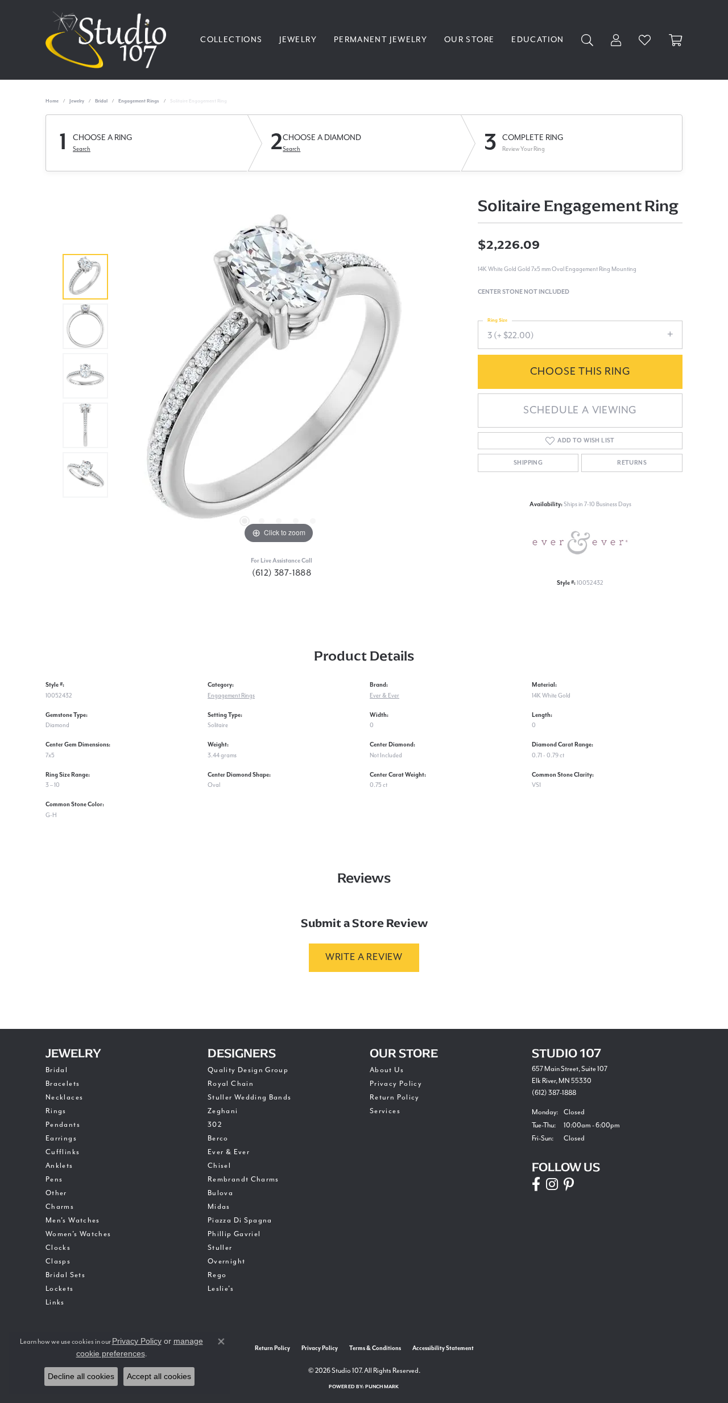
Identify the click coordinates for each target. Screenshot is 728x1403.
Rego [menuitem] (217, 1274)
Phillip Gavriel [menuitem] (234, 1233)
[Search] (587, 40)
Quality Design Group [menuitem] (248, 1069)
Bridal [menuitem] (57, 1069)
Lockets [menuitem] (60, 1288)
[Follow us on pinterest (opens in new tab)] (569, 1184)
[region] (278, 376)
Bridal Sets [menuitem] (65, 1274)
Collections (231, 39)
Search (81, 149)
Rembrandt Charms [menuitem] (243, 1179)
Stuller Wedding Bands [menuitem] (250, 1097)
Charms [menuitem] (60, 1206)
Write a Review (364, 957)
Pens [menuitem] (54, 1179)
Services (385, 1110)
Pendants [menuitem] (63, 1124)
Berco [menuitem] (218, 1138)
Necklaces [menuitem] (64, 1097)
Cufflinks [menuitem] (63, 1151)
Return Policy (395, 1097)
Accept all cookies (159, 1376)
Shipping (528, 463)
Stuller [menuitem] (220, 1247)
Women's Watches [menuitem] (78, 1233)
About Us (387, 1069)
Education (537, 39)
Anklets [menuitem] (59, 1165)
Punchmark (382, 1387)
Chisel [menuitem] (219, 1165)
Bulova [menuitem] (220, 1192)
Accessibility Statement (443, 1348)
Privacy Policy (396, 1083)
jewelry (76, 101)
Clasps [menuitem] (58, 1261)
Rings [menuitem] (56, 1110)
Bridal (101, 101)
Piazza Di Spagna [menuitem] (240, 1220)
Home (52, 101)
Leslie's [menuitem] (221, 1288)
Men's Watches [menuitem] (73, 1220)
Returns (632, 463)
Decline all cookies (81, 1376)
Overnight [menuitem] (226, 1261)
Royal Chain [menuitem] (231, 1083)
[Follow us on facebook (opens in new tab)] (536, 1184)
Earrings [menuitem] (61, 1138)
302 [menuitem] (215, 1124)
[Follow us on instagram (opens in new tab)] (552, 1184)
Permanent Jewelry (380, 39)
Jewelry (298, 39)
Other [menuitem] (56, 1192)
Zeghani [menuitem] (223, 1110)
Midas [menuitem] (219, 1206)
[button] (244, 521)
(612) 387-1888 (282, 573)
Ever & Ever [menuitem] (229, 1151)
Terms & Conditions (375, 1348)
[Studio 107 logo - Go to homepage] (108, 39)
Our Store (469, 39)
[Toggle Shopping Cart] (675, 40)
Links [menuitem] (55, 1302)
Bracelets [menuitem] (63, 1083)
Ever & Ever (384, 695)
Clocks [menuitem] (58, 1247)
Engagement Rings (138, 101)
